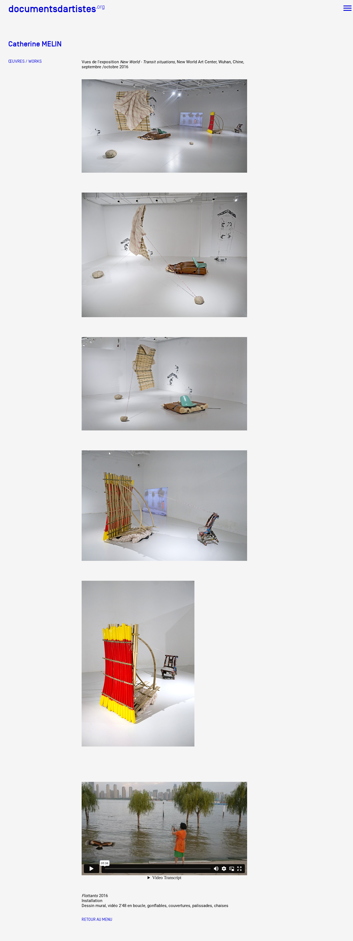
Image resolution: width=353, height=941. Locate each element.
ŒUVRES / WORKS (25, 61)
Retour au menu (97, 919)
